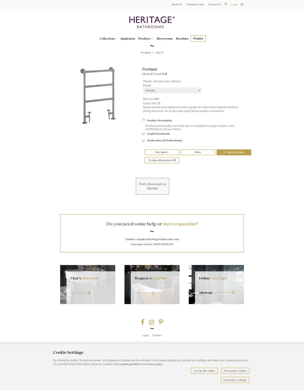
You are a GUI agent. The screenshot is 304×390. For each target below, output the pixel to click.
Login (234, 4)
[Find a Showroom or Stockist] (152, 193)
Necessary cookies (235, 370)
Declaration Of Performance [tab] (165, 140)
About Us (176, 4)
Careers (157, 335)
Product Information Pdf (162, 160)
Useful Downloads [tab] (158, 133)
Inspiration (128, 38)
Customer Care (195, 4)
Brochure (182, 38)
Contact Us (214, 4)
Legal (145, 335)
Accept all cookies (204, 370)
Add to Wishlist (234, 152)
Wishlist (198, 38)
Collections (107, 38)
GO (90, 289)
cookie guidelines (130, 364)
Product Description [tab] (159, 120)
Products (144, 38)
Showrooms (165, 38)
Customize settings (235, 379)
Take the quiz (205, 292)
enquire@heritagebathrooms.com (157, 239)
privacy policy (154, 364)
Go (155, 289)
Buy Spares (162, 152)
